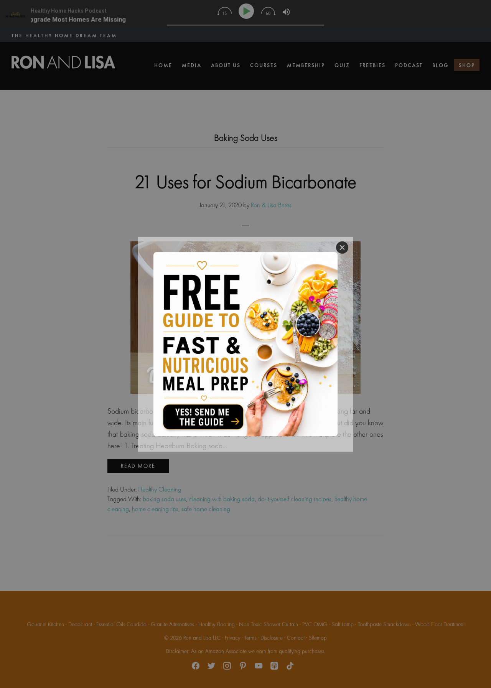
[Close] (342, 247)
